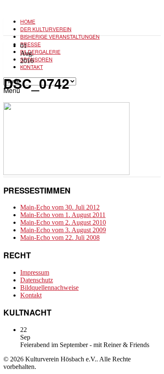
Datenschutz (36, 280)
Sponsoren (36, 59)
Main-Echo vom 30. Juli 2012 (60, 207)
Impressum (34, 272)
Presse (30, 44)
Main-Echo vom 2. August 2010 (63, 222)
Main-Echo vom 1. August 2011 (63, 214)
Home (27, 21)
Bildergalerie (40, 51)
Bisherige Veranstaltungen (60, 36)
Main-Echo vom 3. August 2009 (63, 229)
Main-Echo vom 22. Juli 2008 (60, 237)
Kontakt (31, 66)
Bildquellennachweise (49, 287)
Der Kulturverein (45, 28)
